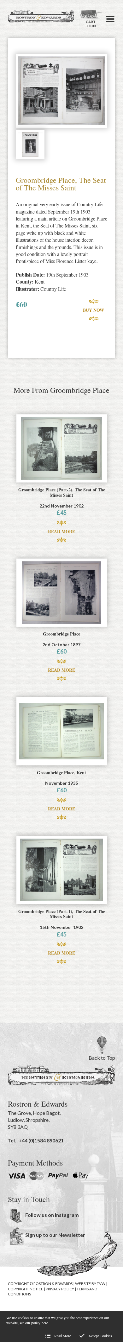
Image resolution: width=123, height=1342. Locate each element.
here (45, 1322)
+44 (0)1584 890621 (41, 1140)
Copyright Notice (25, 1289)
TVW (101, 1283)
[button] (110, 19)
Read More (61, 531)
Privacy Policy (60, 1289)
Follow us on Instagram (52, 1215)
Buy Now (93, 310)
